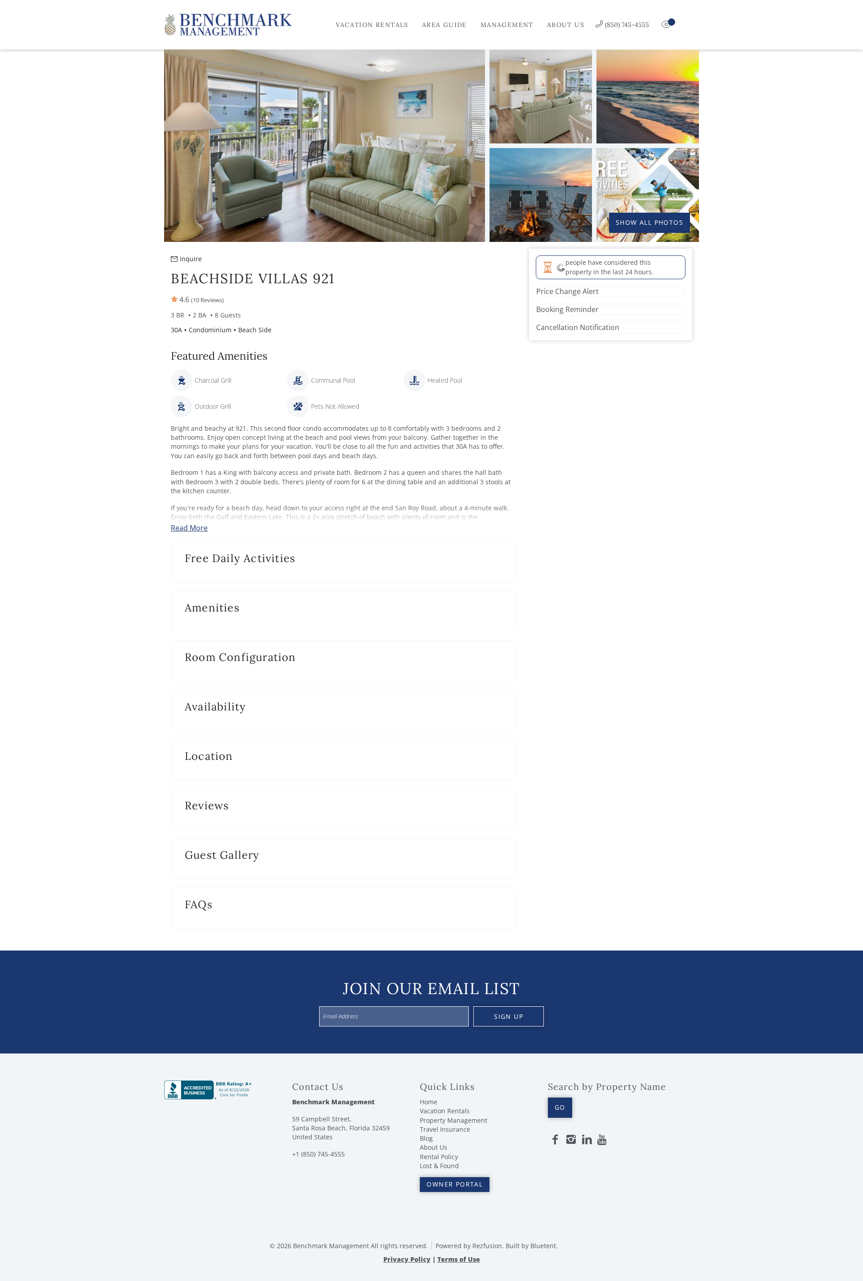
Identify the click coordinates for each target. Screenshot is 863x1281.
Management (507, 25)
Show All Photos (649, 222)
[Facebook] (555, 1140)
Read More (189, 528)
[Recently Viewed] (667, 24)
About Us (565, 25)
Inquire (191, 258)
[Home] (228, 24)
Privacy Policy (407, 1259)
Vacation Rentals (372, 25)
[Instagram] (571, 1140)
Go (560, 1107)
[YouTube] (603, 1140)
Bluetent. (544, 1245)
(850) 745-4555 (627, 25)
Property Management (453, 1120)
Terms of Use (458, 1259)
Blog (426, 1138)
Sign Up (508, 1016)
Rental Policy (439, 1156)
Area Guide (444, 25)
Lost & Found (439, 1165)
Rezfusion (487, 1245)
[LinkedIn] (587, 1140)
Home (428, 1102)
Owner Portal (455, 1184)
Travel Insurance (445, 1129)
